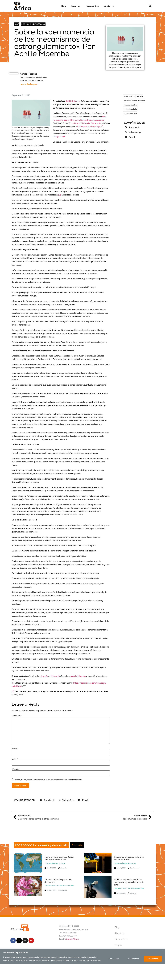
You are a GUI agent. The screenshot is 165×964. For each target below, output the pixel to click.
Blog (63, 6)
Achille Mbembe (73, 101)
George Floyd (59, 136)
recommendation (130, 105)
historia (140, 96)
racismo (141, 100)
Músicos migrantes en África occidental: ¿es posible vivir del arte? (129, 882)
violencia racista (130, 113)
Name (15, 748)
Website (15, 769)
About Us (75, 6)
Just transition (129, 96)
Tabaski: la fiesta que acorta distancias (58, 881)
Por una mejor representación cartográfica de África (59, 858)
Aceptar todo (152, 959)
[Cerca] (162, 950)
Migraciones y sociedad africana (60, 886)
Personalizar (114, 959)
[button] (150, 6)
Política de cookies (93, 960)
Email (15, 759)
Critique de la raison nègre (88, 126)
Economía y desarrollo (33, 24)
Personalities (92, 6)
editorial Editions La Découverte (87, 123)
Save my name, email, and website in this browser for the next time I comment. (48, 780)
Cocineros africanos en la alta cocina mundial (129, 858)
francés (44, 676)
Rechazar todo (133, 959)
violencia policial (130, 109)
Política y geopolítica (55, 863)
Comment (17, 716)
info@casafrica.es (72, 939)
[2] (59, 194)
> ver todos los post (29, 84)
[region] (82, 956)
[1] (13, 682)
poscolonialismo (130, 100)
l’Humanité (55, 676)
